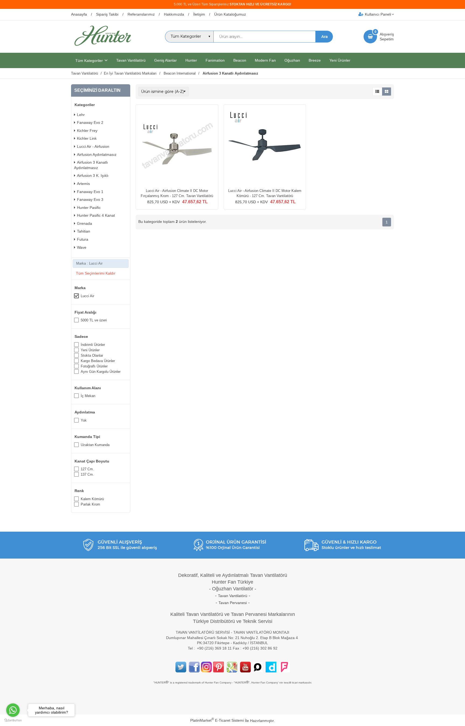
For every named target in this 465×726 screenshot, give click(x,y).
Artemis (83, 183)
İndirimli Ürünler (93, 345)
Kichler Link (87, 138)
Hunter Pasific (89, 207)
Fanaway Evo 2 (90, 122)
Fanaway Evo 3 (90, 199)
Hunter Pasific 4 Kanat (96, 215)
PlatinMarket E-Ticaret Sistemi (217, 720)
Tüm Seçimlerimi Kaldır (95, 273)
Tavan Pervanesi (233, 603)
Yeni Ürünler (90, 350)
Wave (81, 247)
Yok (84, 420)
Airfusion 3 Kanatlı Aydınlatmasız (91, 165)
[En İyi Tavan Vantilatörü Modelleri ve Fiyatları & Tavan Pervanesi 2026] (102, 48)
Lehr (81, 115)
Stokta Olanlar (92, 355)
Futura (82, 239)
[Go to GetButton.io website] (13, 720)
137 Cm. (87, 474)
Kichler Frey (87, 130)
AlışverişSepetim (387, 36)
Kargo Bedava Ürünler (98, 361)
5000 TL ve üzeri (94, 320)
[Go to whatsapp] (13, 710)
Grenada (84, 223)
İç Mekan (88, 396)
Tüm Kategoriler (89, 60)
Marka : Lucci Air (89, 263)
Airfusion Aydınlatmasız (97, 154)
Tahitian (83, 231)
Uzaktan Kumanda (95, 445)
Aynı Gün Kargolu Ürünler (101, 372)
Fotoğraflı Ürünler (94, 366)
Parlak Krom (90, 504)
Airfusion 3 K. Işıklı (92, 175)
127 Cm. (87, 469)
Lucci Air (87, 296)
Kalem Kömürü (92, 499)
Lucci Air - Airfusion (93, 146)
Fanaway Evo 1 (90, 192)
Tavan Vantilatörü (232, 596)
